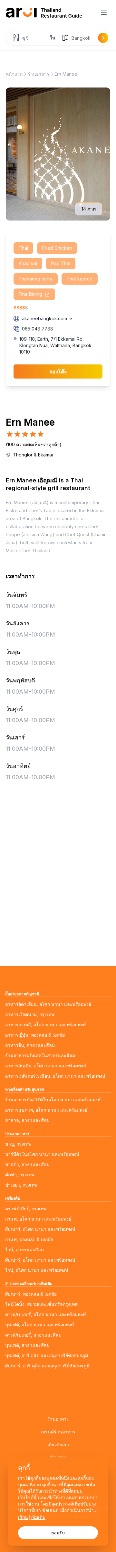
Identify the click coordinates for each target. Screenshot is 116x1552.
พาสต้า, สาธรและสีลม (27, 1164)
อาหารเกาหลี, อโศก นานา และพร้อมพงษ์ (45, 1024)
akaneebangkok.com (44, 318)
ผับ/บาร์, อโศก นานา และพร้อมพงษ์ (40, 1229)
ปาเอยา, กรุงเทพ (21, 1185)
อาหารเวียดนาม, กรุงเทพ (29, 1014)
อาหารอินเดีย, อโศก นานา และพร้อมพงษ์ (45, 1065)
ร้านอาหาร (38, 74)
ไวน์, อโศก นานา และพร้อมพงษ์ (36, 1270)
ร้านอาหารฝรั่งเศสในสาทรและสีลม (40, 1055)
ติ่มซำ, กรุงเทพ (19, 1174)
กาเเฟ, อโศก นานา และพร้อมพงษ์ (38, 1219)
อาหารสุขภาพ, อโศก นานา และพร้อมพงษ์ (46, 1110)
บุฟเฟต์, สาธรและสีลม (27, 1345)
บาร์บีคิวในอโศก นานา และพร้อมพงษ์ (42, 1154)
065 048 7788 (37, 328)
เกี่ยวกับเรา (58, 1444)
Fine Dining (31, 294)
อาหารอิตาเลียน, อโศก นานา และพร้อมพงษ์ (48, 1004)
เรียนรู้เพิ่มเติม (31, 1517)
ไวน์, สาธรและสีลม (24, 1249)
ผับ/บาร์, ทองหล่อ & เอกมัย (31, 1294)
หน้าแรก (14, 74)
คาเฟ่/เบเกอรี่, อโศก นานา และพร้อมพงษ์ (45, 1314)
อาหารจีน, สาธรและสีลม (30, 1045)
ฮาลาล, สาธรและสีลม (27, 1120)
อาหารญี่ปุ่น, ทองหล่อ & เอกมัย (35, 1035)
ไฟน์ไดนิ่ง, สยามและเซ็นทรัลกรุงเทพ (41, 1304)
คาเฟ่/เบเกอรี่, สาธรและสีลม (33, 1335)
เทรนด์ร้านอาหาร (58, 1431)
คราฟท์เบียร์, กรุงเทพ (25, 1208)
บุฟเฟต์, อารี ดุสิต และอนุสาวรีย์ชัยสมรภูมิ (46, 1355)
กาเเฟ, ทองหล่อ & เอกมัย (29, 1239)
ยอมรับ (58, 1532)
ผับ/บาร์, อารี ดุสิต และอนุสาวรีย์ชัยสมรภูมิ (47, 1365)
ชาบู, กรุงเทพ (18, 1144)
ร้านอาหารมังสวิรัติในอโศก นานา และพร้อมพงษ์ (53, 1099)
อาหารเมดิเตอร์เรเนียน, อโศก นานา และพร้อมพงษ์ (55, 1076)
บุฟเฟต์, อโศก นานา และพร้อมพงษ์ (39, 1324)
